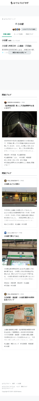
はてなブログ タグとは (8, 386)
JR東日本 (27, 50)
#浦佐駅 (28, 157)
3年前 (22, 180)
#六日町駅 (23, 344)
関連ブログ (29, 34)
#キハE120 (7, 160)
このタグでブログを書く (29, 29)
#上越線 (17, 224)
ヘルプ (18, 386)
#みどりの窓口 (9, 224)
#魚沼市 (6, 155)
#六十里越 (23, 160)
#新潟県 (13, 283)
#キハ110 (16, 160)
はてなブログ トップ (9, 19)
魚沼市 (9, 50)
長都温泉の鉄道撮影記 (13, 102)
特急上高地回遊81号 (13, 180)
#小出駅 (22, 157)
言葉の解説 (7, 34)
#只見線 (13, 155)
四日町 (14, 50)
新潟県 (4, 50)
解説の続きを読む (18, 52)
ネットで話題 (18, 34)
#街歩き (6, 283)
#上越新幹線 (21, 155)
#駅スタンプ (15, 344)
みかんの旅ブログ (12, 233)
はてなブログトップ (7, 388)
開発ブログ (24, 386)
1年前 (23, 102)
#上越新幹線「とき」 (11, 157)
